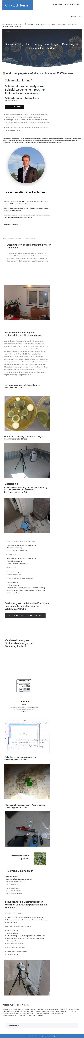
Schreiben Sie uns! (13, 1025)
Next (79, 16)
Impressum (45, 1036)
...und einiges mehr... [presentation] (30, 238)
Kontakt (56, 1036)
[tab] (11, 238)
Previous (73, 16)
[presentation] (22, 237)
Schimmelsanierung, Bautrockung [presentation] (12, 238)
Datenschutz (51, 1036)
